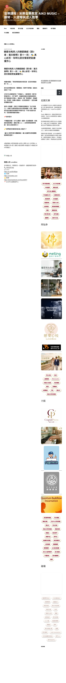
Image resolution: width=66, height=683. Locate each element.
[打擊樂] (51, 255)
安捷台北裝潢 (47, 382)
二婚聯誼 (54, 386)
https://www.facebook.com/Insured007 (15, 180)
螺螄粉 (47, 218)
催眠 (51, 559)
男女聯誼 (56, 517)
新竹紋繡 (58, 80)
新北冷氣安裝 (55, 605)
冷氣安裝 (12, 28)
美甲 (55, 624)
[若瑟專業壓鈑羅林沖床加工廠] (51, 348)
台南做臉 (46, 206)
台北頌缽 (48, 82)
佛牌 (56, 613)
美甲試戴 (56, 214)
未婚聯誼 (45, 390)
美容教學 (47, 199)
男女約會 (55, 525)
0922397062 (10, 167)
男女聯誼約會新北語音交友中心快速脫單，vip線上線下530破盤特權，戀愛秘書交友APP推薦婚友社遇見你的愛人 (51, 123)
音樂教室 (47, 602)
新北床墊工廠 (48, 628)
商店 (55, 375)
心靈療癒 (46, 379)
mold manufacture (55, 632)
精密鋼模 (46, 548)
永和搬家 (55, 199)
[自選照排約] (51, 288)
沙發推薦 (47, 544)
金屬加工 (55, 602)
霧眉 (38, 28)
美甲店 (55, 536)
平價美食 (46, 555)
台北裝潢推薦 (55, 548)
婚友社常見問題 (51, 394)
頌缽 (47, 210)
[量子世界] (51, 504)
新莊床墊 (46, 605)
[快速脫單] (51, 362)
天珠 (52, 390)
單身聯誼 (56, 382)
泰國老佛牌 (55, 621)
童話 (47, 386)
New (5, 28)
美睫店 (47, 533)
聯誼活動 (45, 521)
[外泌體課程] (51, 173)
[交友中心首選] (51, 416)
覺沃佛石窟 (47, 214)
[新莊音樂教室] (51, 436)
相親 (57, 628)
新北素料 (45, 632)
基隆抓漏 (54, 210)
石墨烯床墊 (57, 195)
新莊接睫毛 (57, 540)
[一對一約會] (51, 269)
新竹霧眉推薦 (52, 80)
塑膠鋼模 (55, 544)
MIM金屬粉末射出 (48, 636)
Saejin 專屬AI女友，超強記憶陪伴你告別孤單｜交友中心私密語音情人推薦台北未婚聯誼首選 (51, 116)
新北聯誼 (57, 552)
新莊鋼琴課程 (47, 517)
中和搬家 (47, 187)
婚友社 (58, 390)
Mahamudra (55, 379)
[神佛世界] (51, 240)
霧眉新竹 (45, 28)
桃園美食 (46, 202)
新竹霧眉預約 (44, 80)
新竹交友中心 (51, 640)
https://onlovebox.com (10, 176)
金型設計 (47, 617)
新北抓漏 (20, 28)
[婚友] (51, 331)
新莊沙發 (48, 609)
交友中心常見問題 (55, 521)
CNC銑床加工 (56, 598)
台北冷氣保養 (30, 28)
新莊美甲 (43, 82)
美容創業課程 (55, 206)
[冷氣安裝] (51, 458)
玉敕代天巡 (55, 218)
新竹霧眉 (53, 28)
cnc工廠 (47, 621)
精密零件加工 (46, 598)
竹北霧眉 (6, 32)
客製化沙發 (56, 202)
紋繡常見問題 (46, 540)
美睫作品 (48, 536)
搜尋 (42, 88)
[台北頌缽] (51, 483)
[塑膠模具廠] (51, 309)
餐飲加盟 (55, 187)
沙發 (55, 609)
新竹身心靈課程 (51, 191)
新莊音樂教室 (16, 32)
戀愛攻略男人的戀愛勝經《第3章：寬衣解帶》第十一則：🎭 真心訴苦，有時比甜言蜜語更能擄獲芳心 (20, 56)
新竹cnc (58, 636)
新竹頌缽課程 (46, 183)
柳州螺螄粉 (56, 555)
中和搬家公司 (46, 195)
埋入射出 (48, 375)
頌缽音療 (57, 529)
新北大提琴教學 (47, 552)
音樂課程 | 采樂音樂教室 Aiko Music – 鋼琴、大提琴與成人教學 (31, 15)
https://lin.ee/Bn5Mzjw (10, 172)
